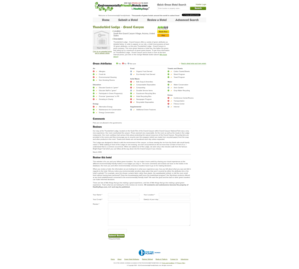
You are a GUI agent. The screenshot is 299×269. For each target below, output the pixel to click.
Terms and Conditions (168, 263)
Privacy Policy (181, 263)
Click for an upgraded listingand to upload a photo (102, 52)
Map (163, 35)
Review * (96, 204)
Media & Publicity (161, 259)
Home (106, 20)
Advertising (184, 259)
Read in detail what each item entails (193, 63)
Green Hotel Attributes (131, 259)
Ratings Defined (147, 259)
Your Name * (97, 195)
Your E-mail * (97, 199)
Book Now (163, 32)
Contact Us (174, 259)
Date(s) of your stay (151, 199)
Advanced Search (187, 20)
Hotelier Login (201, 4)
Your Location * (149, 195)
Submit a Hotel (128, 20)
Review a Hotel (157, 20)
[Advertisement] (188, 40)
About (119, 259)
